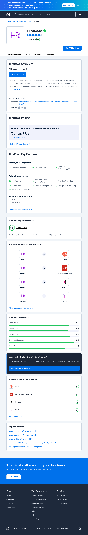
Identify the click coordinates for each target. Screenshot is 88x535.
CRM (33, 511)
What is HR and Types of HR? (20, 439)
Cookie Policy (62, 503)
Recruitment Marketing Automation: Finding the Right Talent (32, 443)
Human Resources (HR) (28, 101)
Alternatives (49, 54)
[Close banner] (78, 5)
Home (8, 495)
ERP (32, 515)
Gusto (17, 386)
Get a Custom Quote (18, 137)
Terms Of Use (62, 499)
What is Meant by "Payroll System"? (23, 431)
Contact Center (37, 503)
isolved (18, 402)
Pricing (27, 54)
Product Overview (14, 54)
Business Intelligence (39, 507)
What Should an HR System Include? (23, 435)
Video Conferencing (39, 499)
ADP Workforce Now (23, 394)
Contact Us (10, 499)
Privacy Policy (62, 495)
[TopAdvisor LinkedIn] (80, 528)
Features (37, 54)
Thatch (18, 410)
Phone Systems (37, 495)
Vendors (9, 503)
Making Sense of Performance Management (26, 447)
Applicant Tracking (45, 101)
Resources (10, 507)
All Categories (37, 519)
